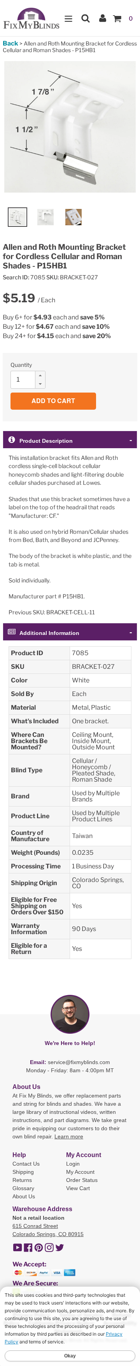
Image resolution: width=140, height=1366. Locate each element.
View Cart (78, 1188)
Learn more (68, 1136)
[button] (40, 375)
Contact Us (26, 1164)
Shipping (23, 1172)
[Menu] (68, 18)
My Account (80, 1172)
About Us (23, 1196)
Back (10, 43)
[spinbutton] (30, 379)
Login (73, 1164)
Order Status (82, 1180)
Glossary (23, 1188)
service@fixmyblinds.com (79, 1062)
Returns (22, 1180)
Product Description (46, 441)
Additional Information (49, 633)
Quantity (21, 364)
